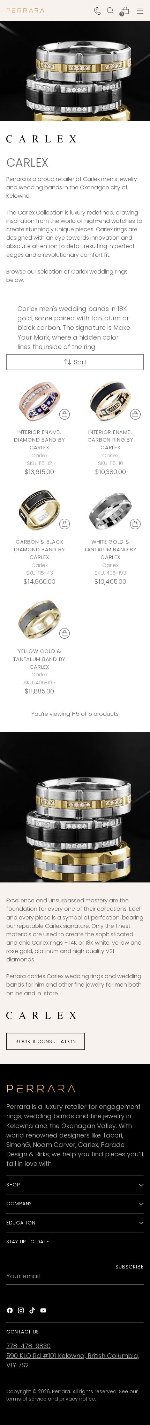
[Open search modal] (110, 10)
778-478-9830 (28, 1346)
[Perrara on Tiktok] (33, 1311)
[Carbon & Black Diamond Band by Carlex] (39, 510)
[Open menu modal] (140, 10)
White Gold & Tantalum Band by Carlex (110, 549)
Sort (80, 362)
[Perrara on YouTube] (44, 1311)
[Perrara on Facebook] (10, 1311)
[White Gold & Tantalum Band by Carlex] (110, 510)
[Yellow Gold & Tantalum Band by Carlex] (39, 619)
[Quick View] (64, 414)
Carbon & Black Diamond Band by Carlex (39, 549)
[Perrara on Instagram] (21, 1311)
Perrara (61, 1391)
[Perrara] (25, 10)
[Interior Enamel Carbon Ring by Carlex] (110, 400)
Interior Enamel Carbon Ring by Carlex (111, 439)
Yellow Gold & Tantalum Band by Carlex (39, 658)
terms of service (26, 1398)
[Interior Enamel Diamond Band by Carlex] (39, 400)
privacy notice (77, 1398)
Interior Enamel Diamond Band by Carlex (39, 439)
